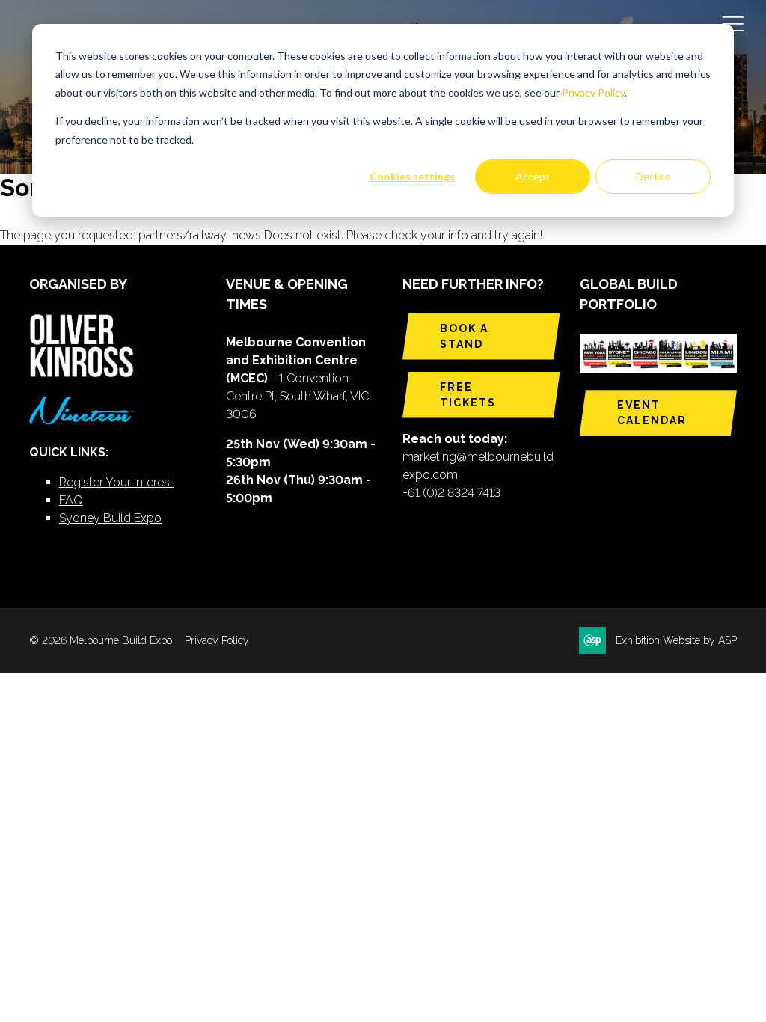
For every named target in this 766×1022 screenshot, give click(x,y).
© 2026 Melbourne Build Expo (100, 640)
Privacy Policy (593, 92)
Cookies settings (412, 176)
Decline (653, 176)
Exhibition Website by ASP (676, 640)
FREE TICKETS (468, 395)
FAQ (71, 500)
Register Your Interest (116, 482)
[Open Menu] (733, 23)
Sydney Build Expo (110, 518)
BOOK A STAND (464, 336)
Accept (532, 176)
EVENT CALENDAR (652, 412)
